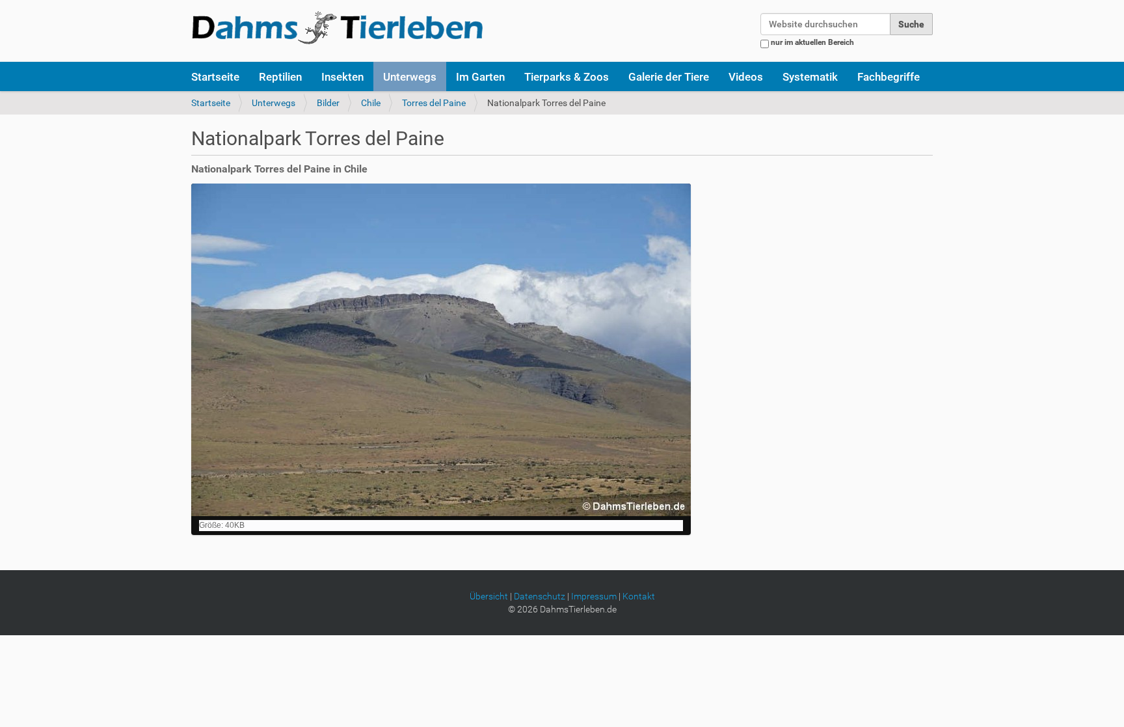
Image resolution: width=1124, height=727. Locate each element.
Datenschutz (539, 596)
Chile (371, 103)
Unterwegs (409, 76)
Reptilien (280, 76)
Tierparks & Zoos (566, 76)
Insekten (342, 76)
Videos (746, 76)
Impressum (594, 596)
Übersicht (489, 596)
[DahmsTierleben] (337, 27)
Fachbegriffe (888, 76)
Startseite (215, 76)
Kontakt (638, 596)
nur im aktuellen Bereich (812, 42)
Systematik (810, 76)
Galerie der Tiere (668, 76)
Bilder (328, 103)
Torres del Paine (434, 103)
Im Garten (480, 76)
